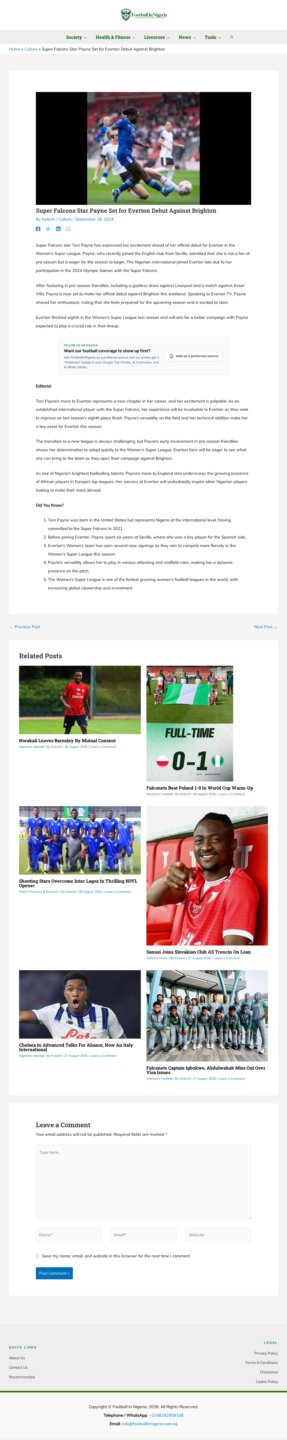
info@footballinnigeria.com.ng (150, 1423)
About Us (17, 1357)
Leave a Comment (103, 747)
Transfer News (156, 958)
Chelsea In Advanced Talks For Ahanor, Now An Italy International (76, 1047)
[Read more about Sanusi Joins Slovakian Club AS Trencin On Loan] (207, 875)
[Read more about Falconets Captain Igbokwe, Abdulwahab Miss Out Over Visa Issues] (207, 1015)
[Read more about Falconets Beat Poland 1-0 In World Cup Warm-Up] (189, 723)
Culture (65, 219)
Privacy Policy (266, 1353)
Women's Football (159, 794)
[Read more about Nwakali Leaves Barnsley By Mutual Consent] (80, 699)
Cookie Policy (267, 1381)
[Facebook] (38, 228)
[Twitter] (48, 228)
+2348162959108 (166, 1415)
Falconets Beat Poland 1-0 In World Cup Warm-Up (199, 788)
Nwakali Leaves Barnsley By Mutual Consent (67, 740)
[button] (84, 37)
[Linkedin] (58, 228)
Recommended (22, 1376)
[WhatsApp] (68, 228)
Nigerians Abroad (31, 747)
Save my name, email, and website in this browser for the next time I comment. (116, 1255)
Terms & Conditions (261, 1362)
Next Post (266, 626)
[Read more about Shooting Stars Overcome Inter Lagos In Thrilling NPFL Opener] (80, 840)
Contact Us (18, 1367)
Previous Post (24, 626)
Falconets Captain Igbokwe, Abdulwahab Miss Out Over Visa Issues (205, 1070)
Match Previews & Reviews (38, 892)
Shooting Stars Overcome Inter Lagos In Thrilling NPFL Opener (78, 883)
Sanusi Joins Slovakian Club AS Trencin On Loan (198, 952)
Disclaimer (269, 1372)
